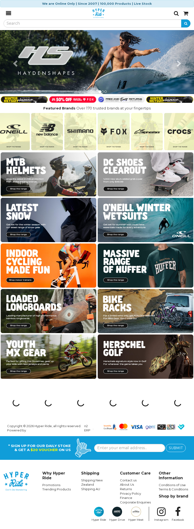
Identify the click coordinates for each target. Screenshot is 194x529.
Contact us (128, 480)
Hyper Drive (117, 519)
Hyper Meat (136, 519)
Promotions (51, 485)
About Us (127, 484)
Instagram (161, 519)
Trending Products (56, 489)
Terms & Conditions (173, 489)
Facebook (178, 519)
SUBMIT (176, 448)
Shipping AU (90, 489)
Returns (126, 489)
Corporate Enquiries (135, 502)
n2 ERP (87, 428)
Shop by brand (173, 496)
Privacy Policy (130, 493)
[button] (14, 62)
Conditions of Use (172, 485)
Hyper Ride (99, 519)
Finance (126, 498)
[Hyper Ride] (92, 13)
